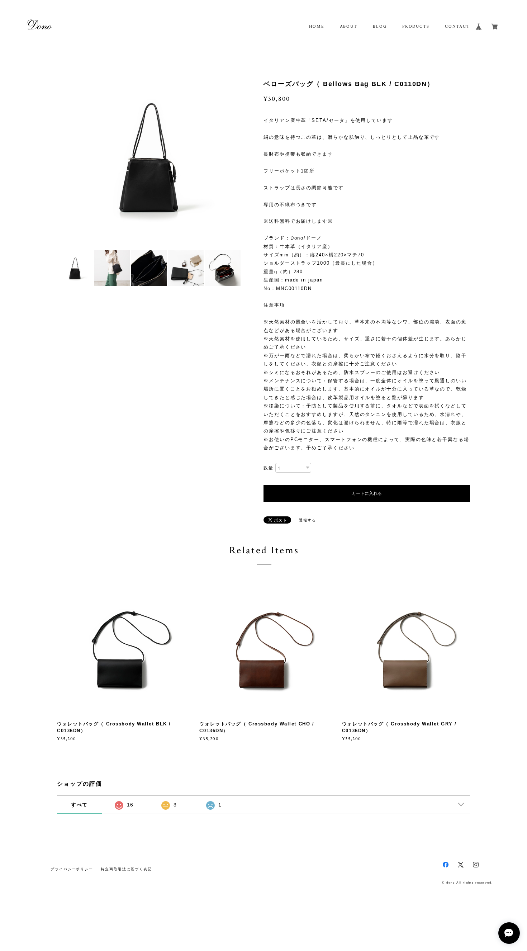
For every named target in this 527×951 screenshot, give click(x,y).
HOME (316, 26)
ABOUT (349, 26)
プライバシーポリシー (72, 869)
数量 (269, 467)
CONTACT (457, 26)
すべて (79, 805)
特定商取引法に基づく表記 (126, 869)
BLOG (380, 26)
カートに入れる (367, 493)
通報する (307, 520)
